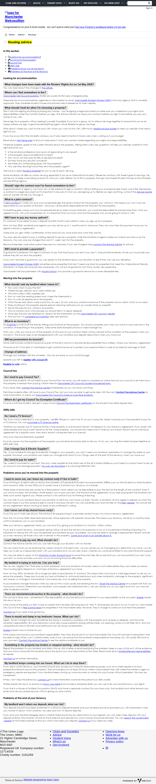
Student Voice (54, 3)
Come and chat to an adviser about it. (91, 535)
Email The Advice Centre (112, 583)
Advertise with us (117, 738)
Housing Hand (49, 271)
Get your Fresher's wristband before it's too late (100, 27)
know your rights (52, 684)
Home (11, 34)
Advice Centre (144, 191)
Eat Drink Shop (112, 3)
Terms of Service (14, 780)
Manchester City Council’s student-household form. (84, 383)
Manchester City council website (98, 313)
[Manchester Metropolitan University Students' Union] (18, 17)
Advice (36, 3)
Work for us (113, 734)
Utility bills (14, 65)
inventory (12, 324)
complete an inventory (37, 316)
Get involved (61, 744)
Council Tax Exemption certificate (74, 403)
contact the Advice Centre (107, 244)
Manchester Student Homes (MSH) (92, 100)
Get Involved (91, 3)
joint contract (12, 202)
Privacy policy (115, 741)
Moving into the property (23, 59)
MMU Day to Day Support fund (55, 555)
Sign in (149, 8)
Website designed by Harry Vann (41, 779)
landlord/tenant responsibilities (135, 651)
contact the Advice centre (36, 387)
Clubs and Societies (16, 3)
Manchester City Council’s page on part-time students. (64, 395)
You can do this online (53, 466)
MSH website (128, 502)
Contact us (9, 611)
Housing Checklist (32, 170)
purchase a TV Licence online (42, 422)
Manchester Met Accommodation (21, 95)
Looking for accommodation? (25, 57)
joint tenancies (24, 140)
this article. (47, 87)
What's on (59, 741)
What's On (74, 3)
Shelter (140, 597)
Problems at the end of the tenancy (29, 71)
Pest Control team (32, 607)
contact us (43, 679)
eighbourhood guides (105, 128)
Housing (32, 34)
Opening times (115, 731)
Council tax (16, 62)
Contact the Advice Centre (33, 640)
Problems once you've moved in (27, 68)
